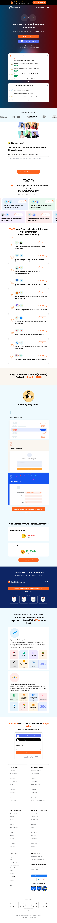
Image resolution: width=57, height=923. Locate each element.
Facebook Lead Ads (36, 770)
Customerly (13, 800)
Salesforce (12, 770)
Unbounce (33, 830)
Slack (11, 830)
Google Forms (34, 819)
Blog (11, 857)
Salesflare (12, 789)
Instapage (33, 841)
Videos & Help (13, 867)
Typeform (33, 824)
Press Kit (12, 873)
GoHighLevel (34, 781)
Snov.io (11, 795)
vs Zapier (12, 880)
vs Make (12, 882)
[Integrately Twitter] (33, 879)
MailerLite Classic (35, 795)
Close (11, 784)
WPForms (33, 835)
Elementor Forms (35, 813)
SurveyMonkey (34, 832)
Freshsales (12, 778)
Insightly (12, 776)
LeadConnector (35, 776)
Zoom (11, 841)
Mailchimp (33, 789)
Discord (12, 835)
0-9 (10, 903)
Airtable (12, 838)
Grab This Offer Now (39, 2)
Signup (11, 870)
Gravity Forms (34, 816)
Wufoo (32, 827)
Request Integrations (15, 865)
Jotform (33, 822)
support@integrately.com (39, 883)
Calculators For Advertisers (38, 872)
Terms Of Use (32, 917)
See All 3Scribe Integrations (43, 663)
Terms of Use (30, 757)
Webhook (12, 816)
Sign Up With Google (30, 41)
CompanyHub (13, 781)
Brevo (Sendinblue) (35, 784)
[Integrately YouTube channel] (44, 879)
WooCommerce (14, 827)
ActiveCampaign (35, 773)
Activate (9, 202)
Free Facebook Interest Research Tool (37, 868)
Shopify (12, 822)
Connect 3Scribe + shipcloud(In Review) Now (27, 509)
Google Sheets (13, 813)
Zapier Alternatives (14, 862)
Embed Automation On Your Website (38, 860)
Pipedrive (12, 787)
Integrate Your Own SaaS (37, 856)
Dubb (11, 797)
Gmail (11, 819)
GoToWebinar (34, 787)
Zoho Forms (34, 843)
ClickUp (12, 824)
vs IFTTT (12, 885)
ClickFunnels (34, 792)
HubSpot (33, 778)
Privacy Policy (24, 917)
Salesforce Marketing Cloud (38, 800)
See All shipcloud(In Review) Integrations (43, 705)
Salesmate (12, 792)
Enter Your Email (19, 745)
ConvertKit (33, 797)
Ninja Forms (34, 838)
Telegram (12, 843)
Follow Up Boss (13, 773)
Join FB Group (40, 876)
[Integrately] (14, 7)
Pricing (11, 859)
